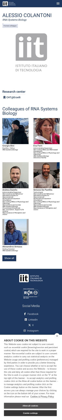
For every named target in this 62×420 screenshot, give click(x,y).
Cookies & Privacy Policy (42, 396)
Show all (9, 258)
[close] (57, 335)
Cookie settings (30, 413)
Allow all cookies (30, 406)
